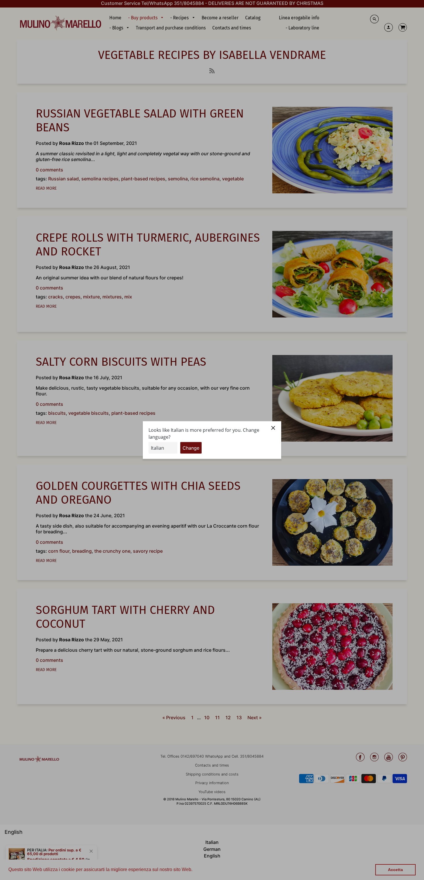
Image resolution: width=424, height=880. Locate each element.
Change (191, 448)
